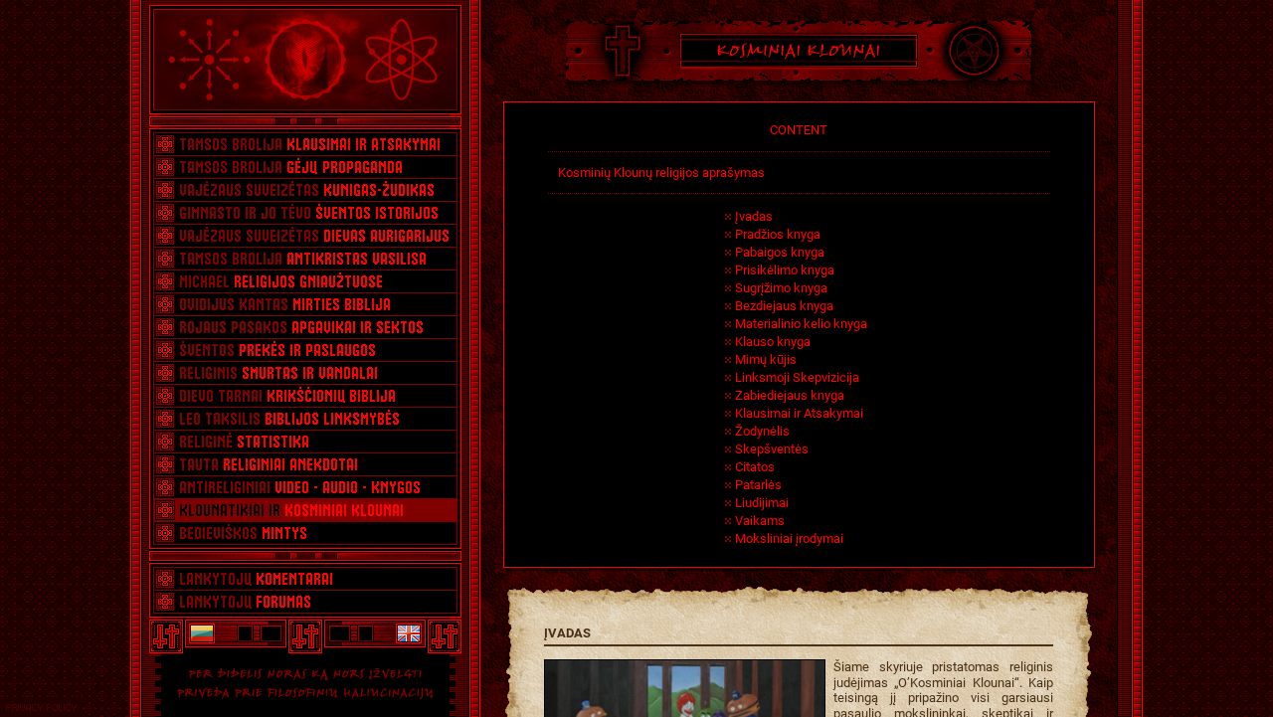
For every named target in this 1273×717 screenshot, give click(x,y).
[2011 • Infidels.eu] (410, 633)
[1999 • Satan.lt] (201, 633)
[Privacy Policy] (41, 707)
